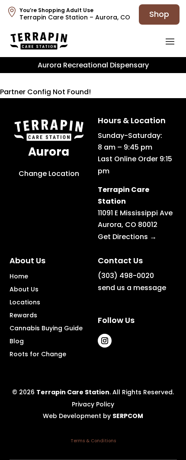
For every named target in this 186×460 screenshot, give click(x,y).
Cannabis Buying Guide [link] (46, 328)
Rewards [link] (23, 315)
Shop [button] (159, 14)
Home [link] (19, 277)
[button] (170, 41)
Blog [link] (17, 341)
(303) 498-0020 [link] (126, 276)
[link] (38, 41)
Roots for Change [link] (38, 354)
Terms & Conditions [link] (93, 441)
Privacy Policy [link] (93, 404)
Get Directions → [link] (127, 237)
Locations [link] (25, 303)
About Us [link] (24, 290)
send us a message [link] (132, 288)
